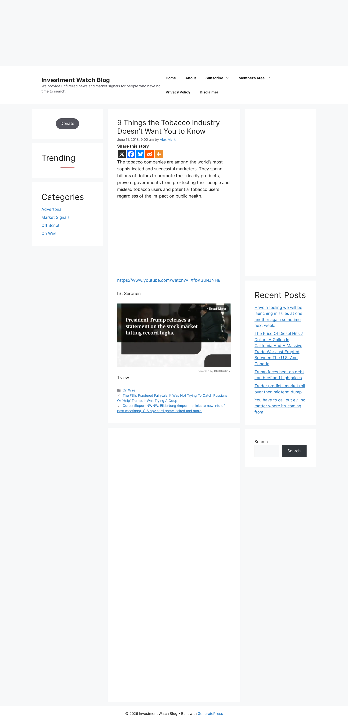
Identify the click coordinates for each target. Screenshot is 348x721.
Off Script (50, 225)
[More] (159, 154)
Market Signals (55, 217)
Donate (67, 123)
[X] (122, 154)
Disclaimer (209, 92)
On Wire (129, 390)
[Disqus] (174, 502)
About (190, 78)
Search (261, 441)
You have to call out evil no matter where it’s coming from (279, 406)
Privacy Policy (178, 92)
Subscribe (214, 78)
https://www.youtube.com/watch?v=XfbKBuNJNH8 (168, 280)
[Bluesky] (140, 154)
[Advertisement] (142, 33)
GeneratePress (210, 713)
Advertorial (51, 209)
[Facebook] (131, 154)
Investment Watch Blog (75, 80)
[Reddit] (149, 154)
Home (171, 78)
